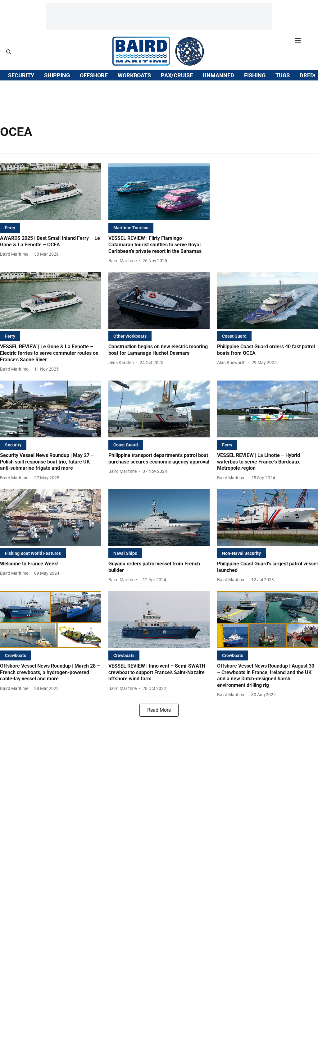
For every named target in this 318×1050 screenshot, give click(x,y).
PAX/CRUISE (177, 75)
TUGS (282, 75)
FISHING (255, 75)
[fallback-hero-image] (50, 191)
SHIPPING (57, 75)
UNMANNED (218, 75)
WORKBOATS (134, 75)
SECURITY (21, 75)
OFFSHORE (94, 75)
